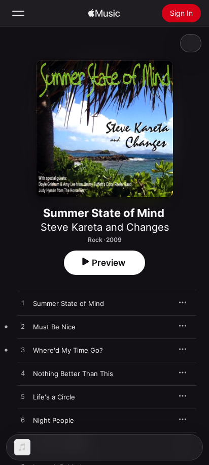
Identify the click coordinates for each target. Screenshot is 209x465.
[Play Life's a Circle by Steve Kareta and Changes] (23, 396)
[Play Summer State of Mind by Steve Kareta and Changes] (23, 303)
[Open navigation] (18, 13)
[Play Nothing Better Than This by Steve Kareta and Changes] (23, 373)
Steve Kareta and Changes (105, 227)
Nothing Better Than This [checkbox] (73, 373)
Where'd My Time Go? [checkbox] (68, 350)
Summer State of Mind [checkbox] (68, 303)
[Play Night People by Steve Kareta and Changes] (23, 420)
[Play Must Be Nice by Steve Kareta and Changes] (23, 326)
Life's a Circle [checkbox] (54, 397)
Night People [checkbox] (53, 420)
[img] (104, 13)
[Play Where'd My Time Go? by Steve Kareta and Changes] (23, 350)
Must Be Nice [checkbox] (54, 327)
